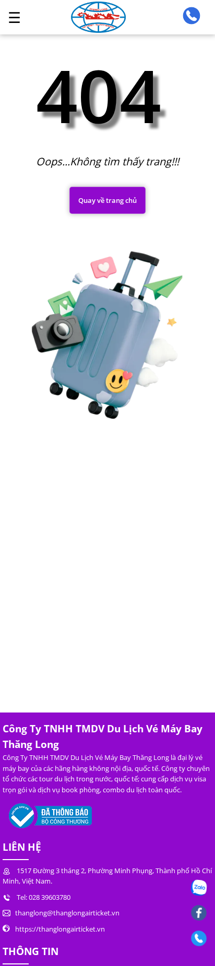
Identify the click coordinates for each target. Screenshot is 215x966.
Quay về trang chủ (107, 200)
